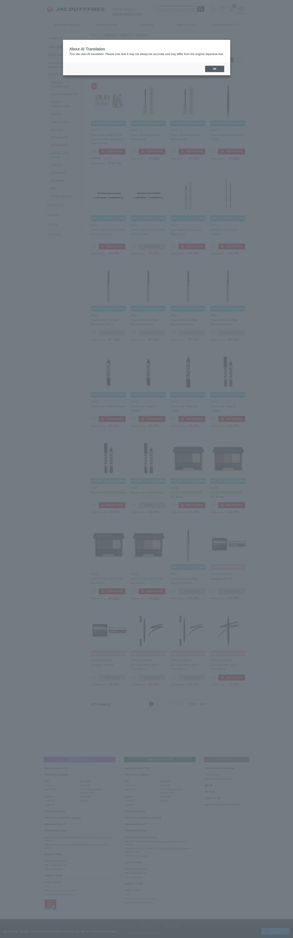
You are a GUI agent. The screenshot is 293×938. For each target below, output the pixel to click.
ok (214, 68)
